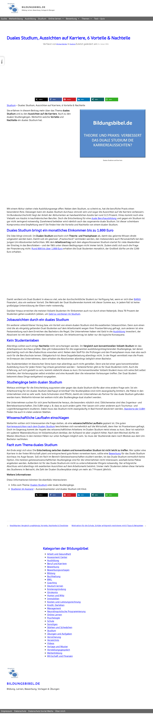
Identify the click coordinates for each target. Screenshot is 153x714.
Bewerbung (71, 18)
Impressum (6, 711)
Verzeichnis (53, 640)
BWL (49, 579)
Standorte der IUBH (134, 408)
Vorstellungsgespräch (58, 649)
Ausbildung (30, 18)
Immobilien (53, 598)
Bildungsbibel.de (33, 6)
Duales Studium (38, 485)
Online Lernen (54, 614)
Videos (50, 643)
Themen (85, 18)
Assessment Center (57, 557)
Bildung (51, 573)
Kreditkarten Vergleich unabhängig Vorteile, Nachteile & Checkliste (39, 525)
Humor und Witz (55, 595)
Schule (50, 621)
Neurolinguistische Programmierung (66, 611)
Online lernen (54, 18)
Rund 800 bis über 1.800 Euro (47, 248)
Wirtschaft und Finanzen (60, 656)
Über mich (60, 711)
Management (54, 608)
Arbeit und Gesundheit (59, 554)
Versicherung (54, 637)
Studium (42, 18)
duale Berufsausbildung (103, 218)
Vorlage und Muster (57, 646)
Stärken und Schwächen (59, 627)
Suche (4, 18)
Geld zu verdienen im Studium (64, 313)
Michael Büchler (61, 44)
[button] (41, 99)
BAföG (137, 299)
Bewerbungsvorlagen (58, 569)
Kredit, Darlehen (55, 605)
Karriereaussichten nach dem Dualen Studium (31, 426)
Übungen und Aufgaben (59, 633)
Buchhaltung (53, 576)
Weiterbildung (16, 18)
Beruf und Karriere (57, 563)
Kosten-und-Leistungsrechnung (64, 601)
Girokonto (52, 592)
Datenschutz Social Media (40, 711)
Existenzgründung (56, 589)
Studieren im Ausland (22, 489)
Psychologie (53, 617)
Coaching (52, 582)
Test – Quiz (99, 18)
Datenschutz (20, 711)
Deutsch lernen (55, 585)
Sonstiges (52, 624)
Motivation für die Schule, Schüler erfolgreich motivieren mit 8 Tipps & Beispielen (107, 525)
